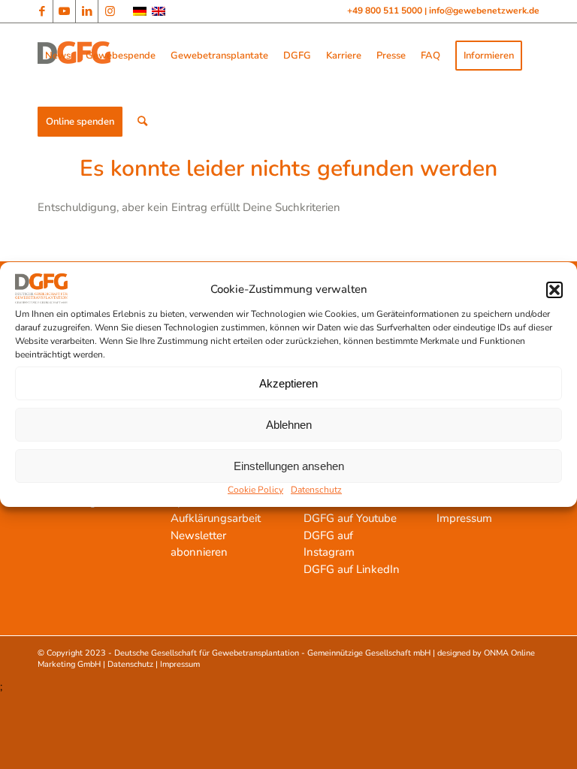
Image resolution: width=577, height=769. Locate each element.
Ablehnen (289, 424)
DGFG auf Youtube (350, 518)
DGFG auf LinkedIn (352, 569)
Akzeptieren (288, 383)
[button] (554, 289)
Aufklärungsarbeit (216, 518)
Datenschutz (316, 490)
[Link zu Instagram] (109, 11)
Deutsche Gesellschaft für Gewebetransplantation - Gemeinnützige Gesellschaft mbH (272, 653)
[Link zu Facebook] (42, 11)
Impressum (464, 518)
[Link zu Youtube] (64, 11)
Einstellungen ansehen (289, 466)
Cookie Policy (255, 490)
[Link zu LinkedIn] (87, 11)
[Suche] (142, 122)
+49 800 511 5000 (385, 11)
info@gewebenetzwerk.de (484, 11)
